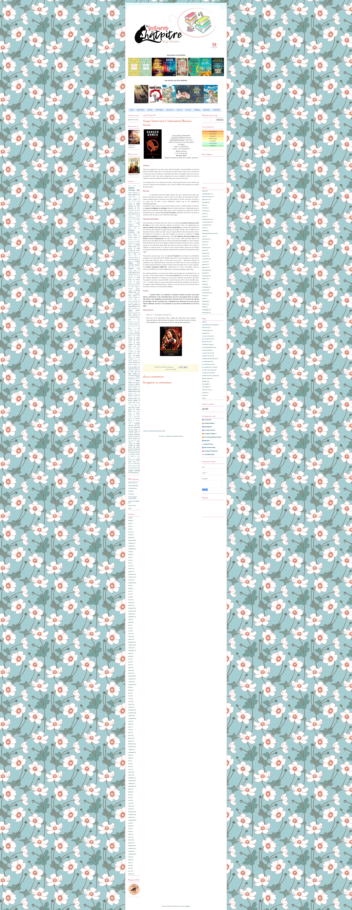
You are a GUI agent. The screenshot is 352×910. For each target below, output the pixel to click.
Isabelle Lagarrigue (133, 315)
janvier (130, 537)
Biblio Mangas (159, 110)
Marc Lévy (134, 371)
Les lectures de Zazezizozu (211, 451)
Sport (203, 298)
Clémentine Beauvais (134, 265)
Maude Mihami (132, 387)
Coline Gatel (134, 266)
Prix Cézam (131, 494)
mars (129, 532)
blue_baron (176, 906)
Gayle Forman (134, 303)
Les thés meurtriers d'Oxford (209, 375)
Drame (204, 228)
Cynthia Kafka (131, 272)
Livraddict (213, 131)
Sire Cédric (131, 440)
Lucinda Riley (132, 368)
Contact (213, 145)
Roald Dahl (137, 427)
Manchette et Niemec (134, 369)
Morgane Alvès (132, 393)
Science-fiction (206, 293)
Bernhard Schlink (132, 239)
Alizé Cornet (131, 201)
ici (170, 315)
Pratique (204, 284)
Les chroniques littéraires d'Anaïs (212, 437)
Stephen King (136, 450)
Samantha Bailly (132, 431)
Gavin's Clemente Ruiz (134, 301)
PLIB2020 (130, 491)
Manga (204, 264)
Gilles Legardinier (133, 305)
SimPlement (213, 138)
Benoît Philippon (132, 234)
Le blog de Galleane (209, 423)
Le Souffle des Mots (209, 454)
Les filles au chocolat (207, 373)
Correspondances (206, 222)
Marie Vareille (132, 373)
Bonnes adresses (132, 482)
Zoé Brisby (134, 472)
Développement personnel (209, 233)
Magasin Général (206, 378)
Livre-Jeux (204, 261)
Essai (203, 236)
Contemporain (206, 219)
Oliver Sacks (137, 404)
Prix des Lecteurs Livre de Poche (132, 497)
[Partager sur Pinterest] (186, 367)
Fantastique (205, 239)
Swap (129, 508)
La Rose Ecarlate (206, 350)
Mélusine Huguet (132, 396)
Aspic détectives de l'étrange (209, 325)
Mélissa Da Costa (133, 395)
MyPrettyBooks (208, 427)
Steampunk (205, 301)
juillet (129, 520)
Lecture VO (205, 256)
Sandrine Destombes (134, 434)
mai (129, 526)
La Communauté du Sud (208, 347)
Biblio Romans (140, 110)
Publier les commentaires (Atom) (174, 436)
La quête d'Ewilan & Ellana (209, 358)
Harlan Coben (134, 310)
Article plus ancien (160, 431)
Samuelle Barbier (133, 432)
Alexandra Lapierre (132, 198)
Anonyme (130, 216)
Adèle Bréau (132, 185)
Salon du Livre (132, 505)
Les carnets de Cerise (207, 364)
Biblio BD (150, 110)
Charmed (204, 333)
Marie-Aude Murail (133, 375)
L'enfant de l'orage (207, 344)
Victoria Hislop (136, 467)
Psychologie (205, 287)
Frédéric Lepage (132, 299)
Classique (204, 211)
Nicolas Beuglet (132, 400)
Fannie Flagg (134, 286)
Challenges (197, 110)
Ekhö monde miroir (207, 339)
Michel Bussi (132, 391)
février (130, 534)
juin (129, 523)
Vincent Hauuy (134, 468)
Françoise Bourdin (133, 297)
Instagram (213, 143)
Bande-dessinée (206, 196)
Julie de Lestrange (135, 334)
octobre (130, 546)
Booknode (212, 133)
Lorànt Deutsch (132, 364)
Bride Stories (205, 327)
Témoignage (205, 309)
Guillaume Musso (132, 306)
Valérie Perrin (136, 463)
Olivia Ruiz (134, 405)
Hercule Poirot (206, 341)
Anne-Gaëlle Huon (133, 214)
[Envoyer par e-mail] (179, 367)
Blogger (188, 906)
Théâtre (204, 307)
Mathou (138, 384)
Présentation (216, 110)
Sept (203, 398)
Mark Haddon (131, 377)
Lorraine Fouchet (132, 362)
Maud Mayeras (134, 386)
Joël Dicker (137, 332)
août (129, 518)
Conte (203, 216)
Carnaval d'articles (133, 485)
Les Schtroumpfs (206, 361)
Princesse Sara (206, 390)
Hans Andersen (132, 308)
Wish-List (179, 110)
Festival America (132, 488)
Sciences (204, 295)
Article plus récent (147, 431)
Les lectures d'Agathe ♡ (210, 433)
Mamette (204, 381)
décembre (131, 540)
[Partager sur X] (183, 367)
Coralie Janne (132, 270)
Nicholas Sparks (132, 398)
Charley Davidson (206, 330)
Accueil (131, 110)
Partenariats (206, 110)
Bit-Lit (203, 205)
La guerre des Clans (207, 353)
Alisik (203, 322)
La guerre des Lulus (207, 356)
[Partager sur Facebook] (185, 367)
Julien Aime (132, 335)
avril (129, 529)
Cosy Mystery (205, 225)
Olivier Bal (131, 407)
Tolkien (132, 456)
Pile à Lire (188, 110)
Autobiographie (206, 194)
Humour (204, 250)
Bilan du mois (169, 110)
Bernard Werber (132, 237)
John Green (131, 326)
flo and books (207, 420)
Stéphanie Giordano (135, 452)
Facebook (213, 141)
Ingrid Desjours (132, 314)
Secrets (204, 395)
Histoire (204, 245)
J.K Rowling (131, 317)
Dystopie (173, 369)
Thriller (204, 304)
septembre (131, 549)
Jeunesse (204, 253)
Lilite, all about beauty (209, 447)
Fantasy (204, 242)
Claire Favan (131, 259)
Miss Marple (205, 384)
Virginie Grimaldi (134, 470)
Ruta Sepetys (134, 429)
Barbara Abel (132, 228)
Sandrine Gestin (134, 436)
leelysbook (207, 440)
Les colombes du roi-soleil (209, 367)
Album (203, 191)
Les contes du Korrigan (208, 370)
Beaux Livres (205, 199)
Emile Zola (137, 285)
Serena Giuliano (132, 438)
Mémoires (204, 267)
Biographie (205, 202)
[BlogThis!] (181, 367)
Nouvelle (204, 273)
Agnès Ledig (131, 194)
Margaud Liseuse (208, 444)
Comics (204, 213)
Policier (204, 278)
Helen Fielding (134, 312)
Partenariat (205, 276)
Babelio (213, 136)
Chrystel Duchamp (133, 257)
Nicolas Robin (131, 402)
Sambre (204, 392)
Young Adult (205, 312)
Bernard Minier (132, 236)
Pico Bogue (205, 387)
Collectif (130, 268)
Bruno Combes (131, 241)
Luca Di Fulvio (132, 366)
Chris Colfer (132, 254)
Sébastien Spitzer (135, 454)
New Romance (206, 270)
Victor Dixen (132, 465)
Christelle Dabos (132, 255)
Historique (205, 247)
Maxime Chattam (132, 389)
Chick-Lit (204, 208)
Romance (204, 290)
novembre (131, 543)
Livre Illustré (205, 259)
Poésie (204, 281)
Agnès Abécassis (133, 192)
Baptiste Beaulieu (133, 226)
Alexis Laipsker (132, 199)
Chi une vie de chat (207, 336)
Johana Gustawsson (133, 324)
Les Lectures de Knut (209, 430)
